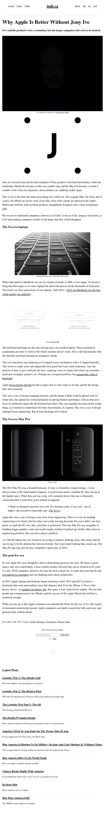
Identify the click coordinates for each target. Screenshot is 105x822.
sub (84, 5)
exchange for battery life (33, 589)
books (19, 5)
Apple (33, 621)
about (77, 5)
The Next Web (54, 342)
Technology (51, 621)
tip (89, 5)
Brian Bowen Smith (62, 112)
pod (95, 5)
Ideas (67, 621)
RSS (54, 639)
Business (41, 621)
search (11, 5)
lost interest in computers (15, 574)
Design (61, 621)
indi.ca (52, 6)
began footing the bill (20, 385)
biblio (27, 5)
